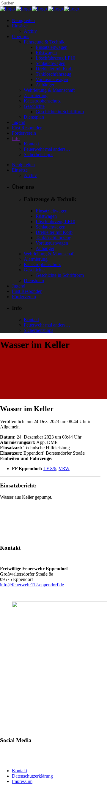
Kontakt (19, 770)
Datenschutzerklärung (32, 776)
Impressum (22, 781)
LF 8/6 (49, 468)
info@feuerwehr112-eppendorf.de (32, 584)
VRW (64, 468)
